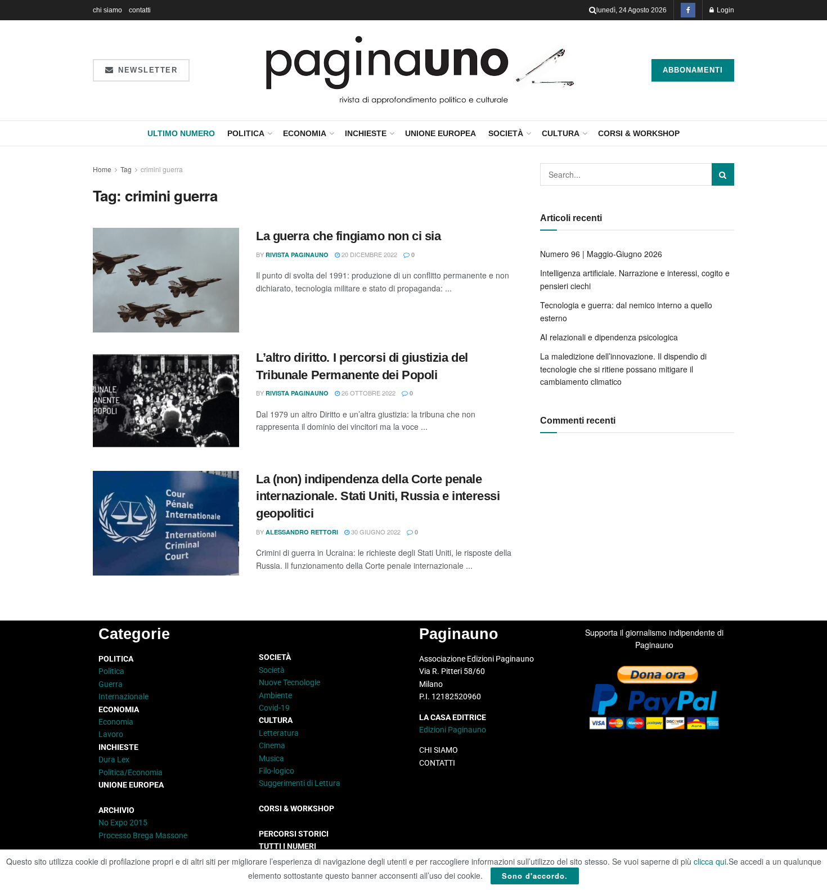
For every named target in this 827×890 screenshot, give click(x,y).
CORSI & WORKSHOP (639, 133)
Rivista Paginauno (297, 254)
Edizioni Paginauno (453, 729)
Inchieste (365, 133)
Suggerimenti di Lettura (299, 783)
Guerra (110, 684)
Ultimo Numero (181, 133)
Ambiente (275, 695)
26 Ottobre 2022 (367, 392)
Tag (126, 169)
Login (724, 10)
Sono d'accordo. (535, 875)
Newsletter (146, 70)
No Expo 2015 (122, 822)
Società (505, 133)
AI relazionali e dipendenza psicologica (609, 337)
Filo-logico (276, 770)
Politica (245, 133)
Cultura (560, 133)
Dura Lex (113, 759)
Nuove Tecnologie (289, 682)
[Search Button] (592, 10)
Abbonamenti (693, 70)
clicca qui (710, 861)
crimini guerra (162, 169)
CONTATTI (437, 762)
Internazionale (123, 696)
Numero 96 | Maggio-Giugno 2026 (601, 253)
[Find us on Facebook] (688, 10)
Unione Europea (440, 133)
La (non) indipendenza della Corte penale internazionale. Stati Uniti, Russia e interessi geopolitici (378, 496)
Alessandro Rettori (302, 532)
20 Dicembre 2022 (368, 254)
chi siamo (107, 10)
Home (102, 169)
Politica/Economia (130, 772)
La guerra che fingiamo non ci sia (348, 236)
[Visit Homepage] (421, 70)
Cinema (272, 745)
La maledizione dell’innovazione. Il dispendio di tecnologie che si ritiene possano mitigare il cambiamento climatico (623, 368)
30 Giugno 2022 (375, 531)
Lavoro (110, 734)
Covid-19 (274, 707)
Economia (304, 133)
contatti (140, 10)
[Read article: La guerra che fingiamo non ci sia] (166, 280)
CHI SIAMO (438, 749)
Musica (271, 758)
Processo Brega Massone (142, 835)
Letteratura (279, 733)
